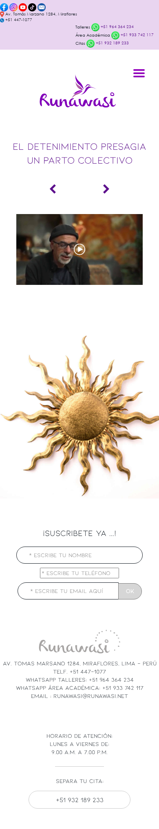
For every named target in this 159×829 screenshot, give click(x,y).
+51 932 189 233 (112, 43)
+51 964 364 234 (116, 27)
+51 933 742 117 (136, 35)
